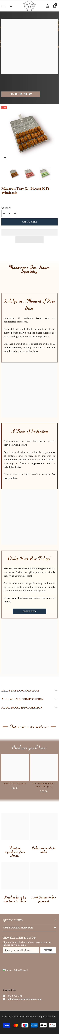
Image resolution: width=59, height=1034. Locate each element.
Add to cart (29, 222)
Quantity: (6, 207)
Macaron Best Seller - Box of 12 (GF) (43, 785)
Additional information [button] (22, 707)
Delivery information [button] (20, 690)
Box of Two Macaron (15, 783)
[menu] (3, 6)
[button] (29, 239)
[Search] (11, 6)
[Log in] (47, 6)
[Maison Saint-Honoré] (29, 646)
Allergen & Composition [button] (22, 699)
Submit (48, 950)
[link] (29, 390)
